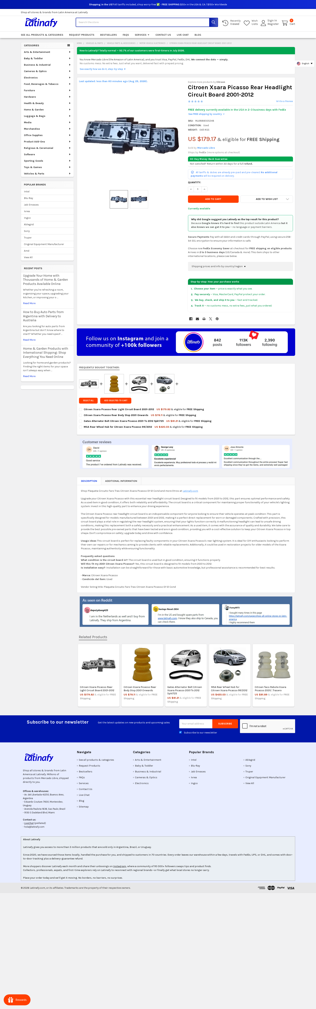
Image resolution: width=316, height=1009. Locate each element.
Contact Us (163, 34)
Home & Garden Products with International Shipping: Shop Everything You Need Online (45, 353)
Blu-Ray (28, 198)
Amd (26, 250)
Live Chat (183, 34)
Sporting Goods (33, 160)
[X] (210, 319)
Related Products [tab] (93, 637)
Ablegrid (29, 224)
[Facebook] (191, 319)
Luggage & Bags (34, 116)
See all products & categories (42, 34)
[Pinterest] (217, 319)
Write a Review (284, 101)
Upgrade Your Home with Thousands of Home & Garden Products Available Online (45, 280)
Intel (26, 191)
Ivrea (27, 211)
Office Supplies (33, 135)
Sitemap (84, 806)
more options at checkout (223, 152)
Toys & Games (33, 167)
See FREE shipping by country (206, 114)
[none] (131, 135)
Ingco (27, 217)
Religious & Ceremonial (38, 148)
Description (89, 481)
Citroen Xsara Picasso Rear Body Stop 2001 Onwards (140, 689)
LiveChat (29, 823)
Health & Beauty (34, 103)
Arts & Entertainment (37, 52)
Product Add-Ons (34, 141)
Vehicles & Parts (34, 173)
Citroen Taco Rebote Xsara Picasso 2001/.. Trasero (270, 689)
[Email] (197, 319)
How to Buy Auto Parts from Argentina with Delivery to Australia (43, 316)
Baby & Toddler (33, 58)
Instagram (119, 866)
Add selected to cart (115, 400)
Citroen (220, 82)
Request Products (81, 34)
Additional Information (121, 481)
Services (140, 34)
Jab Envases (31, 204)
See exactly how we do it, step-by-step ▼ (103, 69)
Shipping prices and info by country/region (217, 266)
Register (273, 24)
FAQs (126, 34)
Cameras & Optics (35, 71)
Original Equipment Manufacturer (44, 244)
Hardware (30, 96)
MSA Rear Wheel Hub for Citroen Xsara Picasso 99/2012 (229, 689)
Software (29, 154)
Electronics (31, 77)
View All (28, 257)
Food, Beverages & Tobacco (41, 84)
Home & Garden (34, 109)
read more (29, 303)
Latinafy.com (190, 490)
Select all (88, 400)
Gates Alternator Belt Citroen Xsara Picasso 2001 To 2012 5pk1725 (184, 690)
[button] (266, 199)
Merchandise (32, 128)
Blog (198, 34)
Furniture (29, 90)
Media (27, 122)
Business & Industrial (37, 64)
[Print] (204, 319)
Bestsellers (108, 34)
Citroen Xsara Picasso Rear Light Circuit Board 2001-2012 (97, 689)
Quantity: (194, 182)
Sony (27, 231)
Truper (28, 237)
